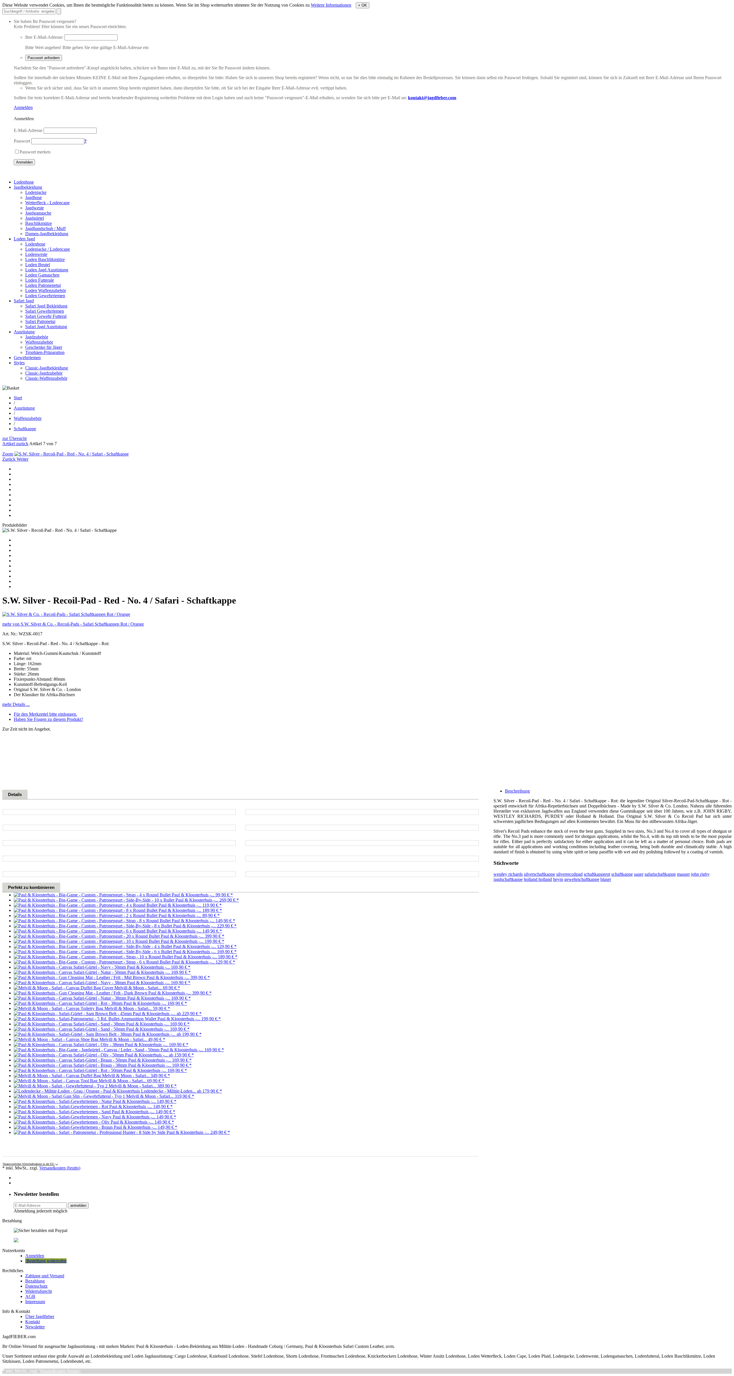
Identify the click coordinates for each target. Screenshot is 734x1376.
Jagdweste (34, 207)
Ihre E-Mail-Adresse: (44, 37)
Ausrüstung (24, 331)
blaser (605, 879)
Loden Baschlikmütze (45, 259)
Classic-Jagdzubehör (44, 373)
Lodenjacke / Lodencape (47, 249)
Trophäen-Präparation (45, 352)
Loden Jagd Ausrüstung (46, 269)
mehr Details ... (16, 704)
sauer (638, 874)
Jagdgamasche (38, 213)
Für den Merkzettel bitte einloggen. (45, 714)
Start (18, 397)
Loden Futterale (39, 280)
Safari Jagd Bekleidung (46, 305)
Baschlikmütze (38, 223)
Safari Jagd (24, 300)
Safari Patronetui (40, 321)
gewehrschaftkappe (581, 879)
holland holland (538, 879)
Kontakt (32, 1321)
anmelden (78, 1205)
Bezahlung (35, 1280)
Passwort (22, 141)
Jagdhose (33, 197)
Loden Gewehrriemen (45, 295)
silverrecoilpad (569, 874)
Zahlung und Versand (44, 1275)
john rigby (700, 874)
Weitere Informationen (331, 5)
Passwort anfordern (44, 58)
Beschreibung (517, 791)
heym (558, 879)
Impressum (35, 1301)
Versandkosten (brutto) (59, 1167)
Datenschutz (36, 1286)
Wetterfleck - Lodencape (47, 202)
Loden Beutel (37, 264)
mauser (683, 874)
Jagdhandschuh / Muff (45, 228)
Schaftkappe (25, 428)
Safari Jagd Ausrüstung (46, 326)
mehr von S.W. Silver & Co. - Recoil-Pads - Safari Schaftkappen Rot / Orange (73, 624)
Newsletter (35, 1326)
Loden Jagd (24, 238)
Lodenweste (36, 254)
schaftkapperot (597, 874)
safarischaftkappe (660, 874)
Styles (19, 362)
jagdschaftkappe (508, 879)
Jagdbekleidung (28, 187)
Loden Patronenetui (43, 285)
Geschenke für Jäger (43, 347)
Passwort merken (34, 151)
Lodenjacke (35, 192)
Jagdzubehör (36, 336)
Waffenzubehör (39, 342)
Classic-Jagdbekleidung (46, 367)
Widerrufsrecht (38, 1291)
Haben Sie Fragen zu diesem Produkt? (48, 719)
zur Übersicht (14, 438)
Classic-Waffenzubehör (46, 378)
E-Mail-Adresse (28, 130)
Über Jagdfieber (39, 1316)
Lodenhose (24, 182)
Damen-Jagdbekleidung (46, 233)
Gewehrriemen (27, 357)
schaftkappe (622, 874)
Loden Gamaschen (42, 275)
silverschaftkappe (539, 874)
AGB (30, 1296)
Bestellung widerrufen (46, 1260)
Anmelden (23, 107)
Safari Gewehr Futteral (46, 316)
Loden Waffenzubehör (45, 290)
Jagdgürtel (34, 218)
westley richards (508, 874)
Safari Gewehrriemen (44, 311)
